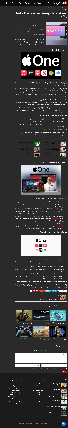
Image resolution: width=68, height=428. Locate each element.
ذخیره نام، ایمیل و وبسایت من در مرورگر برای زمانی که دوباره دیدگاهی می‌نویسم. (48, 368)
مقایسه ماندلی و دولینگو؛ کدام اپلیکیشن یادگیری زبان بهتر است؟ (53, 402)
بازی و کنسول (37, 3)
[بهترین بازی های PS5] (64, 391)
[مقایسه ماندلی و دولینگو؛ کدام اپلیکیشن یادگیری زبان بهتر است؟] (64, 402)
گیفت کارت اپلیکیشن (15, 386)
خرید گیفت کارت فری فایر (14, 394)
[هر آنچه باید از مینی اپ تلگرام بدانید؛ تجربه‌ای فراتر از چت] (58, 315)
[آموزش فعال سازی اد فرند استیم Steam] (41, 315)
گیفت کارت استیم (16, 403)
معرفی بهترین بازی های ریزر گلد (53, 406)
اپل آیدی (41, 396)
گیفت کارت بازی (16, 384)
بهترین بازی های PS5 (55, 389)
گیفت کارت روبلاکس (38, 392)
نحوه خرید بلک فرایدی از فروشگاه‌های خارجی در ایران (54, 384)
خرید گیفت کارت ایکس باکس (13, 399)
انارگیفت (46, 3)
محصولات (13, 3)
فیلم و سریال (28, 3)
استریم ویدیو (40, 401)
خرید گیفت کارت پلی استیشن (13, 396)
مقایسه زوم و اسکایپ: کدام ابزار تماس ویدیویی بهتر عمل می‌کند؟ (50, 154)
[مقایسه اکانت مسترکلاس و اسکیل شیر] (37, 155)
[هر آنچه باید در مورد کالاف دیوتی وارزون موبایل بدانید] (24, 315)
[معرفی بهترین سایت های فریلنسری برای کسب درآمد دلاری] (63, 144)
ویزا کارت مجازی (39, 388)
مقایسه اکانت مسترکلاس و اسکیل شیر (24, 153)
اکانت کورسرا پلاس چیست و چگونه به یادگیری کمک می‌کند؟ (53, 395)
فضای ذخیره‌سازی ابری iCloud (57, 225)
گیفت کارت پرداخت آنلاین (14, 388)
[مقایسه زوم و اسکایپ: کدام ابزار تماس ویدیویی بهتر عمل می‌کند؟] (63, 155)
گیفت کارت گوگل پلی (38, 386)
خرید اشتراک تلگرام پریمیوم (14, 401)
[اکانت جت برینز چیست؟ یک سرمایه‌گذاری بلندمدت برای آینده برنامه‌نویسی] (63, 149)
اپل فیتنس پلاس (55, 218)
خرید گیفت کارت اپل (15, 392)
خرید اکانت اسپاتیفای (15, 390)
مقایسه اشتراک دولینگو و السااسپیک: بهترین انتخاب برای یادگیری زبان (25, 148)
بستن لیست (29, 25)
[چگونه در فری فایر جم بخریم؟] (64, 413)
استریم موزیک (40, 399)
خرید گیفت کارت (19, 42)
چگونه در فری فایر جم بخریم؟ (54, 412)
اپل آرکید (55, 211)
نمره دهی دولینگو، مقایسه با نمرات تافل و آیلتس (25, 143)
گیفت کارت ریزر (39, 394)
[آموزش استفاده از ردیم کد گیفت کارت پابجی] (41, 331)
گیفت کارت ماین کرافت (38, 390)
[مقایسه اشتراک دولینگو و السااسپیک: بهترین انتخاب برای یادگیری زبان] (37, 149)
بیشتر (6, 4)
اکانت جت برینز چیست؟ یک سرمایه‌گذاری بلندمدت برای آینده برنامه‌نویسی (52, 149)
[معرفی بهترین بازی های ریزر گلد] (64, 408)
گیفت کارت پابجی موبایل (37, 384)
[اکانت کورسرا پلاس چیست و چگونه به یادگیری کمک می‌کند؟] (64, 396)
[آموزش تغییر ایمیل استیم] (24, 331)
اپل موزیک (55, 201)
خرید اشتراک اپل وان (54, 83)
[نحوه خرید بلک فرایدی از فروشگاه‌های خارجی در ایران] (64, 385)
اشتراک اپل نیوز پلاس (48, 221)
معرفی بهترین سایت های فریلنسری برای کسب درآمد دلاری (51, 143)
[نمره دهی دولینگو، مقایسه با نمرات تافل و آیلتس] (37, 144)
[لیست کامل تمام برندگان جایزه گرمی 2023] (58, 331)
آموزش (20, 3)
